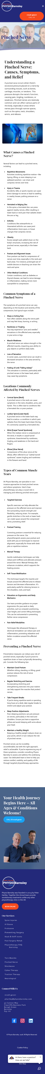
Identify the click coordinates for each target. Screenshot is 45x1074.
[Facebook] (14, 1021)
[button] (43, 6)
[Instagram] (22, 1021)
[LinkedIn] (31, 1021)
